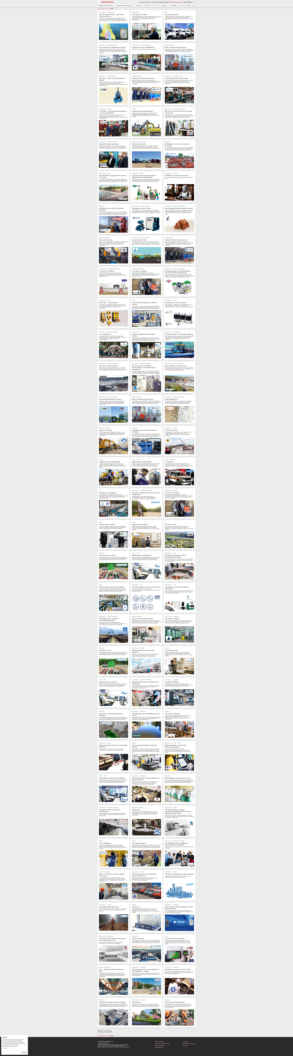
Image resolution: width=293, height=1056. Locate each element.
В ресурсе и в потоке (105, 650)
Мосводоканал (143, 141)
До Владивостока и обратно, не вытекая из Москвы (111, 209)
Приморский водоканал (111, 76)
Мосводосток (142, 711)
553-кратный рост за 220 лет (107, 555)
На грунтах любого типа (139, 240)
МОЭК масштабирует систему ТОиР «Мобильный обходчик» (175, 746)
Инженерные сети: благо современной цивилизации (176, 588)
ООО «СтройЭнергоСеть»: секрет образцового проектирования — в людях (145, 970)
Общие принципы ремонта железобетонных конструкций (145, 683)
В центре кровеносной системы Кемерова (112, 587)
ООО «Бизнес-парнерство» (104, 1041)
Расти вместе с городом (139, 271)
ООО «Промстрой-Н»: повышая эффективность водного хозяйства (146, 779)
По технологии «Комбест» (107, 271)
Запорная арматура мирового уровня (110, 399)
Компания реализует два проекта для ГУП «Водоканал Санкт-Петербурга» (179, 847)
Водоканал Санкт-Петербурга (179, 268)
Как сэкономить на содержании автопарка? (112, 47)
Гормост (108, 173)
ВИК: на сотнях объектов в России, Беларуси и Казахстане (178, 112)
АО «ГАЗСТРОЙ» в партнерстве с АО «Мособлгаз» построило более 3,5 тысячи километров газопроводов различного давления (113, 910)
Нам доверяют (136, 1002)
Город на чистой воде (105, 430)
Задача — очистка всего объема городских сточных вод (112, 875)
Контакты (185, 1045)
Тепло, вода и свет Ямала (139, 14)
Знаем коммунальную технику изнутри (176, 78)
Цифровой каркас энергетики (108, 682)
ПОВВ (166, 12)
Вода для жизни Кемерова (107, 524)
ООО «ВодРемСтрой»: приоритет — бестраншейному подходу (109, 619)
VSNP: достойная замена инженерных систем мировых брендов (179, 907)
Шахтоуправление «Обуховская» (179, 109)
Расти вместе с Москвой (172, 714)
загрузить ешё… (104, 1031)
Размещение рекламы (189, 1043)
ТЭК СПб (166, 936)
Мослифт (109, 300)
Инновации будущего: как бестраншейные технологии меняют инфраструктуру (177, 272)
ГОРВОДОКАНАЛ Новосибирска (113, 268)
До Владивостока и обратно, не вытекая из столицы (177, 145)
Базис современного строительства (176, 366)
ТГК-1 (138, 332)
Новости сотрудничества (160, 2)
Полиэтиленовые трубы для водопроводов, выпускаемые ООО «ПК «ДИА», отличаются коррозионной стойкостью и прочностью (112, 814)
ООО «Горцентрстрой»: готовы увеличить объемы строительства (144, 875)
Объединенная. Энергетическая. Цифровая (112, 778)
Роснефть (163, 5)
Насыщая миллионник (172, 14)
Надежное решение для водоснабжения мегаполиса (144, 49)
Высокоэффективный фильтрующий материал (179, 208)
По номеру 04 (169, 462)
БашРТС (141, 173)
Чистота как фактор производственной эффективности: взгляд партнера (144, 176)
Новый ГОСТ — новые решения (108, 302)
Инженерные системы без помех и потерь (177, 969)
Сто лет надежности (105, 334)
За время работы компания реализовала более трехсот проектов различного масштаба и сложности (178, 876)
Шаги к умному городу (105, 240)
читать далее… (5, 1048)
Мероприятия (187, 2)
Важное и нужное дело (139, 144)
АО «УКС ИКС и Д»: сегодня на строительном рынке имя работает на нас (112, 939)
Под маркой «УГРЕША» (172, 682)
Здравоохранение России (105, 5)
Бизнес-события (145, 2)
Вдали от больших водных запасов (175, 47)
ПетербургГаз (172, 459)
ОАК (182, 5)
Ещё (193, 5)
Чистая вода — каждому (172, 619)
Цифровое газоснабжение (140, 524)
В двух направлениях (171, 399)
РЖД (188, 5)
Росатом (146, 5)
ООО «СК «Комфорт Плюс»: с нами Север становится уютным (111, 15)
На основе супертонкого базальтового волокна (146, 587)
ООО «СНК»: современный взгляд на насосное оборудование (146, 493)
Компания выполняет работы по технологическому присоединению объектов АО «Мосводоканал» (111, 943)
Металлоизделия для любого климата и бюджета (143, 651)
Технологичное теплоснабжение (175, 938)
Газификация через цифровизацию (142, 111)
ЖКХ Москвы (142, 1000)
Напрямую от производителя (107, 493)
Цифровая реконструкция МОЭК (141, 462)
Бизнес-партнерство (107, 2)
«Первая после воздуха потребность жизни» (112, 1002)
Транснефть (173, 5)
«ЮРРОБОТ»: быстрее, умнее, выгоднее (176, 175)
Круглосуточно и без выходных (108, 366)
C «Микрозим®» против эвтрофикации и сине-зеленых (146, 714)
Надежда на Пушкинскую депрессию (143, 78)
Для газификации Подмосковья (108, 907)
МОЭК (138, 459)
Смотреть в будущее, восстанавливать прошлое (143, 335)
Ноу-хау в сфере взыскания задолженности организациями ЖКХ (179, 178)
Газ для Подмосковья (171, 650)
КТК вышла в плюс (170, 524)
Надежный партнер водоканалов (109, 144)
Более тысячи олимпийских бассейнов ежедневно (111, 714)
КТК (165, 522)
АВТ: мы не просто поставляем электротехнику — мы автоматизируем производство (143, 367)
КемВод (100, 522)
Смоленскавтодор (176, 332)
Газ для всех (135, 907)
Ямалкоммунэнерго (111, 12)
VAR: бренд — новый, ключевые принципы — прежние (112, 79)
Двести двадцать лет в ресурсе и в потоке (178, 778)
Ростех (155, 5)
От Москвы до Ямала (171, 430)
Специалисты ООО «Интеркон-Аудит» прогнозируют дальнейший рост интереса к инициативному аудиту (111, 749)
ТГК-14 (100, 490)
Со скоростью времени (139, 843)
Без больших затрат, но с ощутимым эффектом (179, 334)
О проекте (185, 1041)
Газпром (138, 5)
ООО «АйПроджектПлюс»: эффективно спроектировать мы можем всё (176, 844)
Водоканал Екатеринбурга (112, 45)
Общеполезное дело (138, 938)
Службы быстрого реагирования (175, 1002)
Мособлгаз (109, 109)
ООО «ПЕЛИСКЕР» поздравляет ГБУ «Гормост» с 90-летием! (113, 176)
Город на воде (136, 810)
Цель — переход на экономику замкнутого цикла (111, 970)
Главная (99, 8)
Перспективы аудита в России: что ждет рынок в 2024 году (113, 746)
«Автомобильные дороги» (178, 76)
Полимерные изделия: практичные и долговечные (109, 810)
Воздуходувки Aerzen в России (141, 208)
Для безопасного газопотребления (175, 302)
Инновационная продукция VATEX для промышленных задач (175, 556)
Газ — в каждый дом (105, 843)
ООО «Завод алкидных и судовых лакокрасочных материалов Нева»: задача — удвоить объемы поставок (178, 811)
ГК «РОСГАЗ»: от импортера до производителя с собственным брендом (113, 112)
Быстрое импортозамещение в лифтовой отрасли (144, 303)
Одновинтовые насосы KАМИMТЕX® (143, 47)
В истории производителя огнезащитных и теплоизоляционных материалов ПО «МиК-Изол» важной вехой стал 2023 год (146, 590)
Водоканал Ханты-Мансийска (178, 206)
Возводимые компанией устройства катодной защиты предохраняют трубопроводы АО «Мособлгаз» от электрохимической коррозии (145, 879)
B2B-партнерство (176, 2)
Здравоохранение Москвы (124, 5)
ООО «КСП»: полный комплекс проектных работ (179, 874)
